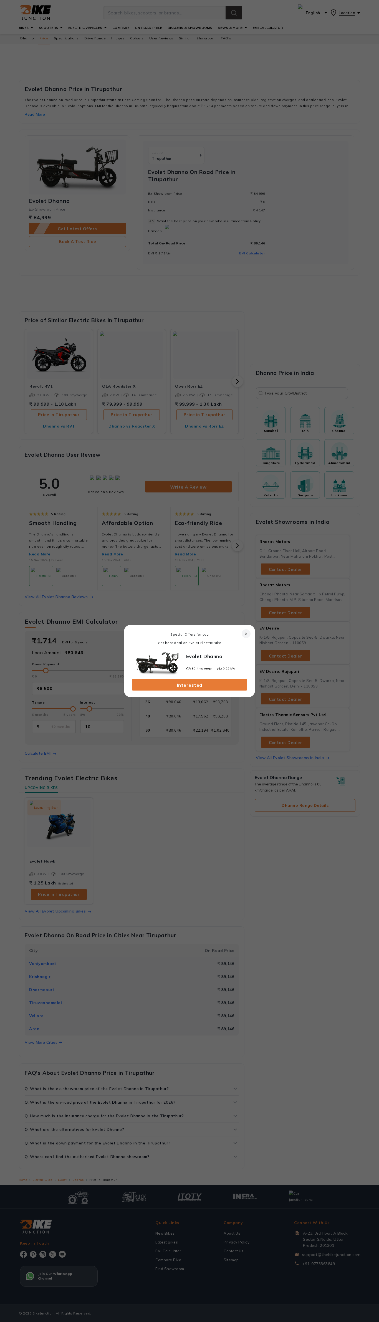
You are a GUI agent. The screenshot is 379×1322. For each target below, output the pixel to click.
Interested (189, 685)
